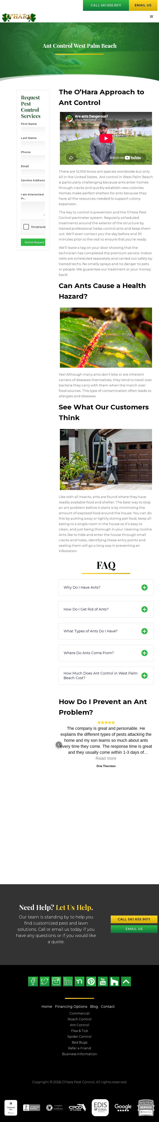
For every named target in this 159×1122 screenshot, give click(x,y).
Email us (143, 5)
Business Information (79, 1036)
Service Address (33, 180)
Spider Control (79, 1019)
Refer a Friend (79, 1030)
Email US (134, 911)
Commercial (80, 995)
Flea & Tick (79, 1013)
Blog (94, 988)
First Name (29, 124)
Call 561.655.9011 (106, 5)
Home (46, 988)
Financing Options (71, 988)
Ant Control (79, 1007)
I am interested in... (32, 196)
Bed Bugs (79, 1024)
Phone (26, 152)
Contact (108, 988)
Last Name (29, 138)
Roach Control (80, 1001)
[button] (151, 16)
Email (25, 166)
